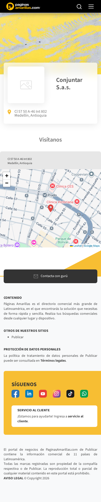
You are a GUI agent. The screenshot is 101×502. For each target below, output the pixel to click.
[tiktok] (70, 394)
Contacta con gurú (54, 276)
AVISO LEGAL (13, 478)
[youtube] (43, 394)
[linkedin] (29, 394)
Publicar (18, 337)
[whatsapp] (84, 394)
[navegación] (91, 6)
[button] (50, 208)
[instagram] (57, 394)
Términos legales (53, 360)
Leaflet (77, 245)
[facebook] (15, 394)
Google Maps (92, 245)
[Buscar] (79, 6)
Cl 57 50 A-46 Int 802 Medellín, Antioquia (30, 113)
